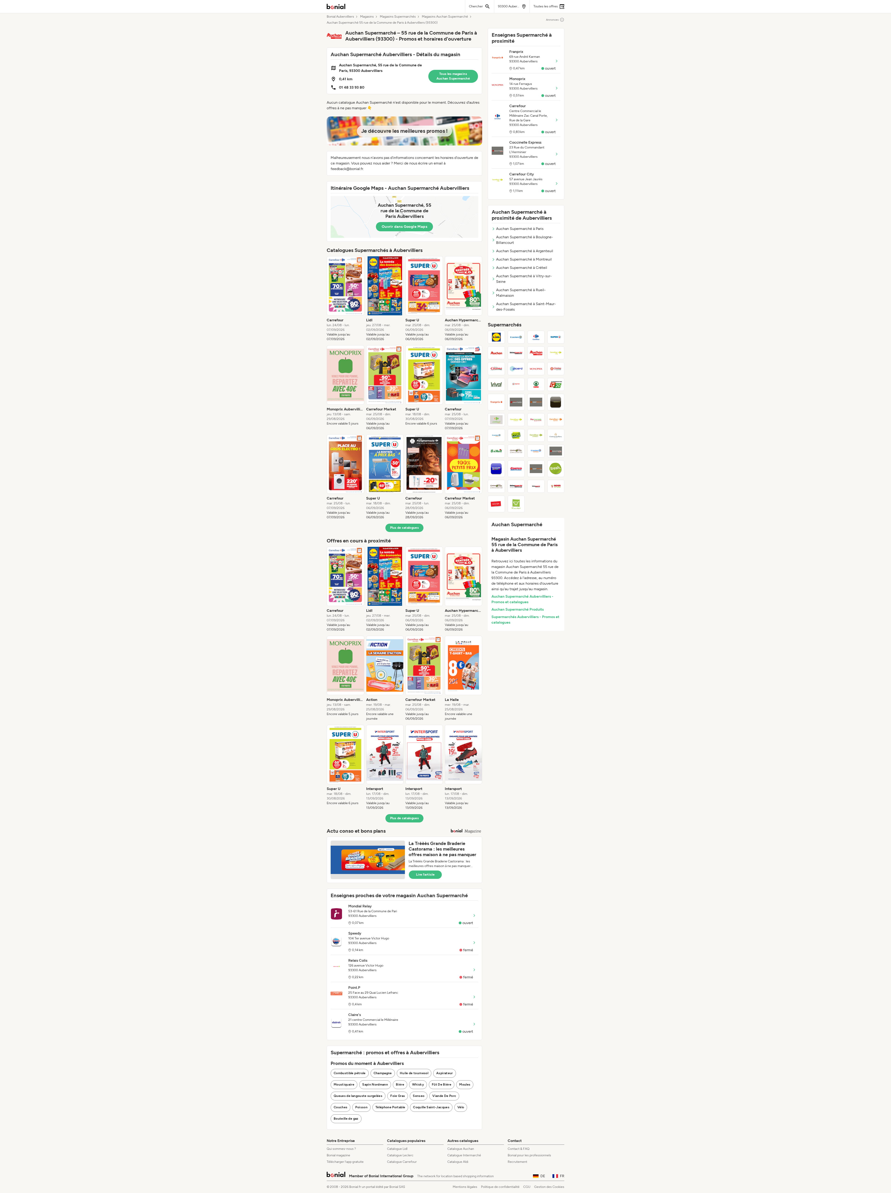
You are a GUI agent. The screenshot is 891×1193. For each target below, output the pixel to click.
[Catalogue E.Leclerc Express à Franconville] (536, 451)
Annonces (552, 19)
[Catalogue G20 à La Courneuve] (556, 384)
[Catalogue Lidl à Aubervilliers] (496, 337)
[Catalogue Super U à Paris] (556, 337)
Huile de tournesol (414, 1073)
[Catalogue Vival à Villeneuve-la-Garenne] (496, 384)
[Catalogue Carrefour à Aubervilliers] (536, 337)
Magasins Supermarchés (398, 16)
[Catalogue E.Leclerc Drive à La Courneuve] (496, 435)
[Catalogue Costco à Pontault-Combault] (516, 468)
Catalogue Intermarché (464, 1155)
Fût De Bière (441, 1085)
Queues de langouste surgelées (358, 1096)
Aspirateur (444, 1073)
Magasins (367, 16)
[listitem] (345, 299)
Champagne (383, 1073)
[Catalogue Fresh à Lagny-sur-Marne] (556, 468)
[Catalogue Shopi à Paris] (496, 468)
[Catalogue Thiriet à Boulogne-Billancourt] (496, 504)
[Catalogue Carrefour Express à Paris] (556, 419)
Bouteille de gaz (346, 1119)
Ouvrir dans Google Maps (404, 226)
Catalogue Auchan (460, 1149)
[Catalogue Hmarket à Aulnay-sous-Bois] (516, 504)
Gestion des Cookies (549, 1187)
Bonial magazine (338, 1155)
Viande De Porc (444, 1096)
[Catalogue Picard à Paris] (516, 368)
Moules (464, 1085)
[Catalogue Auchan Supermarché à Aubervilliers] (536, 352)
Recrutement (517, 1162)
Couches (340, 1107)
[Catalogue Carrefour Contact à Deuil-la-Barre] (536, 435)
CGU (526, 1187)
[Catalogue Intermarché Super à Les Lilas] (516, 352)
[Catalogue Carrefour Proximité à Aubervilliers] (516, 419)
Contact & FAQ (518, 1149)
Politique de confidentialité (500, 1187)
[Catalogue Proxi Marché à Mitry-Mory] (516, 435)
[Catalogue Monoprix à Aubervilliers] (536, 368)
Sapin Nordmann (375, 1085)
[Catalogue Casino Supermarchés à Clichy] (556, 368)
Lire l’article (425, 875)
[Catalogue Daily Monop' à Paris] (556, 402)
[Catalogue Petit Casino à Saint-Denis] (496, 368)
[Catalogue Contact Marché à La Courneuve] (496, 419)
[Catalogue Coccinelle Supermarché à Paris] (516, 402)
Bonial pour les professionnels (529, 1155)
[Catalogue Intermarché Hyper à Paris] (536, 486)
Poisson (361, 1107)
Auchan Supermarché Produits (517, 609)
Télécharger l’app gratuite (345, 1162)
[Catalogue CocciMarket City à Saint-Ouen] (536, 468)
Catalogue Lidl (397, 1149)
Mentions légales (465, 1187)
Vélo (460, 1107)
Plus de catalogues (404, 528)
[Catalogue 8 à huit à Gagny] (496, 451)
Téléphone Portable (390, 1107)
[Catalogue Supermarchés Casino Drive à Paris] (496, 486)
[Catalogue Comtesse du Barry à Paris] (556, 435)
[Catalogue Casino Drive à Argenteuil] (516, 451)
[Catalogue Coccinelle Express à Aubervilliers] (556, 451)
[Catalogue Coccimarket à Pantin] (536, 402)
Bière (400, 1085)
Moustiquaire (344, 1085)
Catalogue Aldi (457, 1162)
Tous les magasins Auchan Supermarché (453, 76)
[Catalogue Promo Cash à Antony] (536, 419)
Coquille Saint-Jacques (431, 1107)
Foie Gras (397, 1096)
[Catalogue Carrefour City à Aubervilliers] (556, 352)
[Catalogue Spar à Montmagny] (536, 384)
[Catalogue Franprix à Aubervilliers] (496, 402)
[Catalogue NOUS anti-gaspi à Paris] (556, 486)
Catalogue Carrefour (402, 1162)
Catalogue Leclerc (400, 1155)
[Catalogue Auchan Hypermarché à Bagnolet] (496, 352)
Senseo (418, 1096)
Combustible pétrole (350, 1073)
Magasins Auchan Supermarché (445, 16)
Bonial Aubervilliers (340, 16)
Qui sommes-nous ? (341, 1149)
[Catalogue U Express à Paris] (516, 384)
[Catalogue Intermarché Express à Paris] (516, 486)
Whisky (418, 1085)
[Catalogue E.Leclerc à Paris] (516, 337)
